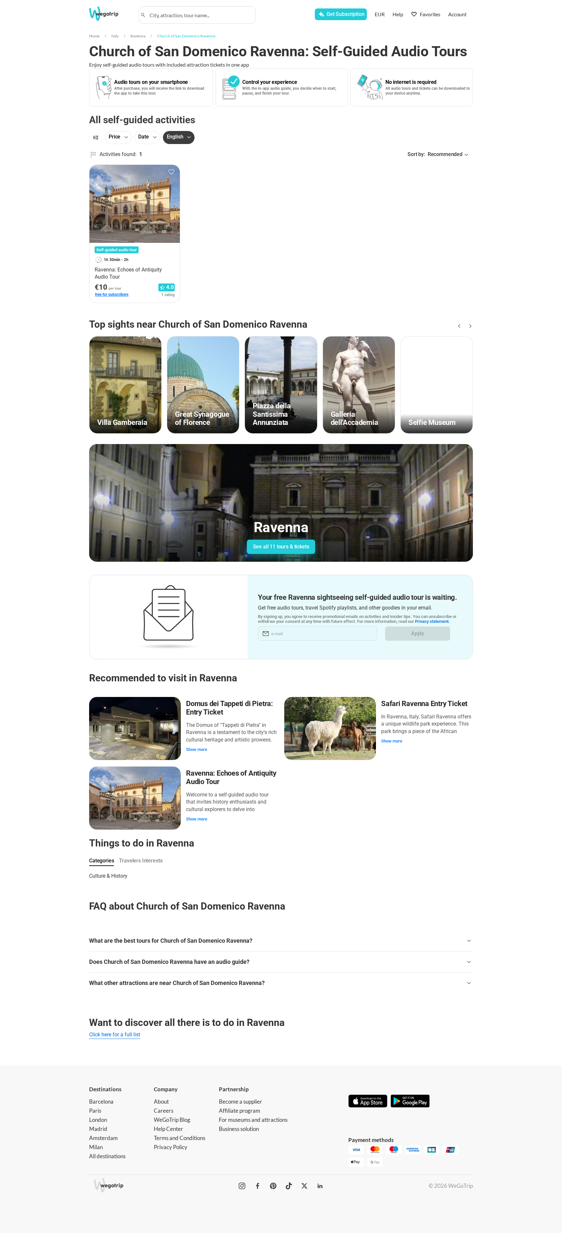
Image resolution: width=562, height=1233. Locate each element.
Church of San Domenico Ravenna (186, 35)
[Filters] (95, 137)
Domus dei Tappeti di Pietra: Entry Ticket (229, 708)
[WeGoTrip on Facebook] (257, 1186)
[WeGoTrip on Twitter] (304, 1186)
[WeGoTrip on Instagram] (242, 1186)
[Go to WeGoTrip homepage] (109, 14)
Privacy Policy (170, 1147)
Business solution (239, 1128)
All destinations (107, 1156)
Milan (96, 1147)
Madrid (98, 1128)
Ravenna (137, 35)
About (161, 1101)
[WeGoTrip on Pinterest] (273, 1186)
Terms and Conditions (179, 1138)
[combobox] (200, 15)
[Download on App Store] (367, 1102)
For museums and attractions (253, 1119)
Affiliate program (239, 1110)
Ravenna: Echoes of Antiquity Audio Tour (231, 777)
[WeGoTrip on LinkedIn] (320, 1186)
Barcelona (101, 1101)
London (98, 1119)
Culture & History (108, 876)
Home (94, 35)
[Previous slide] (458, 326)
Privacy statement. (432, 621)
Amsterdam (103, 1138)
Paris (95, 1110)
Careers (163, 1110)
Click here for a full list (114, 1034)
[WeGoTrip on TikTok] (289, 1186)
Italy (115, 35)
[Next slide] (469, 326)
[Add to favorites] (171, 172)
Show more (196, 749)
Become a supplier (240, 1101)
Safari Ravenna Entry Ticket (424, 704)
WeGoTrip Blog (172, 1119)
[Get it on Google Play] (410, 1102)
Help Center (168, 1128)
